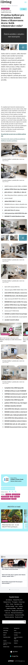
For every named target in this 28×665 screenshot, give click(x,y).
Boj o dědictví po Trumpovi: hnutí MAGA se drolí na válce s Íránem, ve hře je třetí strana (13, 568)
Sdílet (23, 9)
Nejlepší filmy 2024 (17, 600)
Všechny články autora (15, 481)
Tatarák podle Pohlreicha (18, 610)
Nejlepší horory (7, 602)
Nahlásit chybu (6, 646)
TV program (15, 602)
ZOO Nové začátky (9, 606)
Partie (7, 604)
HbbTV (4, 634)
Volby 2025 (19, 608)
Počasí (11, 604)
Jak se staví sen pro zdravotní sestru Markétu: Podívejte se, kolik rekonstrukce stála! (11, 339)
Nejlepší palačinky (9, 617)
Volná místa (5, 630)
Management (16, 628)
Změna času (22, 602)
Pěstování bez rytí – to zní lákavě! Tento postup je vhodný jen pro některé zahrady (10, 526)
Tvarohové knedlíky (19, 615)
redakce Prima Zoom (6, 12)
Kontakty (16, 634)
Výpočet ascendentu (9, 615)
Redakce (16, 643)
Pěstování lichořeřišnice (17, 612)
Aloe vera (7, 612)
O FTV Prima (5, 628)
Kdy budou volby (18, 604)
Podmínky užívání (6, 637)
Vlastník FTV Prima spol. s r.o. (7, 644)
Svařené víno (7, 610)
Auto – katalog (19, 606)
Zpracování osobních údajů (18, 638)
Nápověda (16, 640)
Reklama (5, 632)
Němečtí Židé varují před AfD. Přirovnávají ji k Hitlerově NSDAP (12, 582)
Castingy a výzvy (17, 632)
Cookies (5, 640)
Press (15, 630)
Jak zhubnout (9, 600)
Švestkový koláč (19, 617)
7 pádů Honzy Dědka (11, 608)
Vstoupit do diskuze (9, 488)
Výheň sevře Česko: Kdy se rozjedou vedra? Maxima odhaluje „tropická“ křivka (13, 575)
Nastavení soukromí (18, 646)
